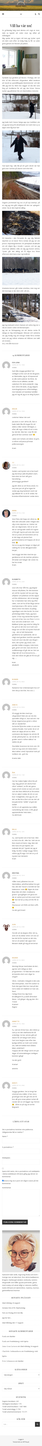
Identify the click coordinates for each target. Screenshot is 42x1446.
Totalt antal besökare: (10, 1406)
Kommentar (6, 1187)
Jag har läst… (7, 1318)
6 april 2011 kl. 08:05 (18, 960)
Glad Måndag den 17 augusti (12, 1323)
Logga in (21, 1439)
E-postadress (8, 1147)
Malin (14, 409)
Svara (14, 367)
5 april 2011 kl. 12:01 (18, 831)
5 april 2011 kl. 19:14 (18, 875)
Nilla (14, 829)
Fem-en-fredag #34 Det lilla (12, 1313)
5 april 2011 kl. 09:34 (18, 707)
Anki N (14, 705)
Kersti (14, 1083)
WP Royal (26, 1442)
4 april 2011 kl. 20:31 (18, 465)
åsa (13, 772)
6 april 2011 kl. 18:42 (18, 1024)
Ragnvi (15, 958)
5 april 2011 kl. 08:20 (18, 681)
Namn (5, 1136)
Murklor (12, 1336)
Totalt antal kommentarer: (12, 1412)
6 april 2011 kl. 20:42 (18, 1085)
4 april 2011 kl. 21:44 (18, 513)
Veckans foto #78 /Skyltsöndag (13, 1308)
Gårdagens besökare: (10, 1404)
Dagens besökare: (9, 1401)
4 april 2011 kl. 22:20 (18, 581)
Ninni (14, 510)
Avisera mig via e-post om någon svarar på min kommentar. (20, 1182)
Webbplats (6, 1158)
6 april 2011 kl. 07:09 (18, 927)
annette (15, 1021)
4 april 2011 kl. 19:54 (18, 411)
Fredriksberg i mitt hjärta (19, 1341)
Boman (15, 679)
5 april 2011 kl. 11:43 (18, 775)
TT (13, 463)
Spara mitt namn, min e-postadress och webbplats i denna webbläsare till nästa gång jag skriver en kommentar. (21, 1174)
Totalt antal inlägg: (9, 1409)
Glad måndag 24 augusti (11, 1303)
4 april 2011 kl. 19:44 (18, 365)
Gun (14, 924)
